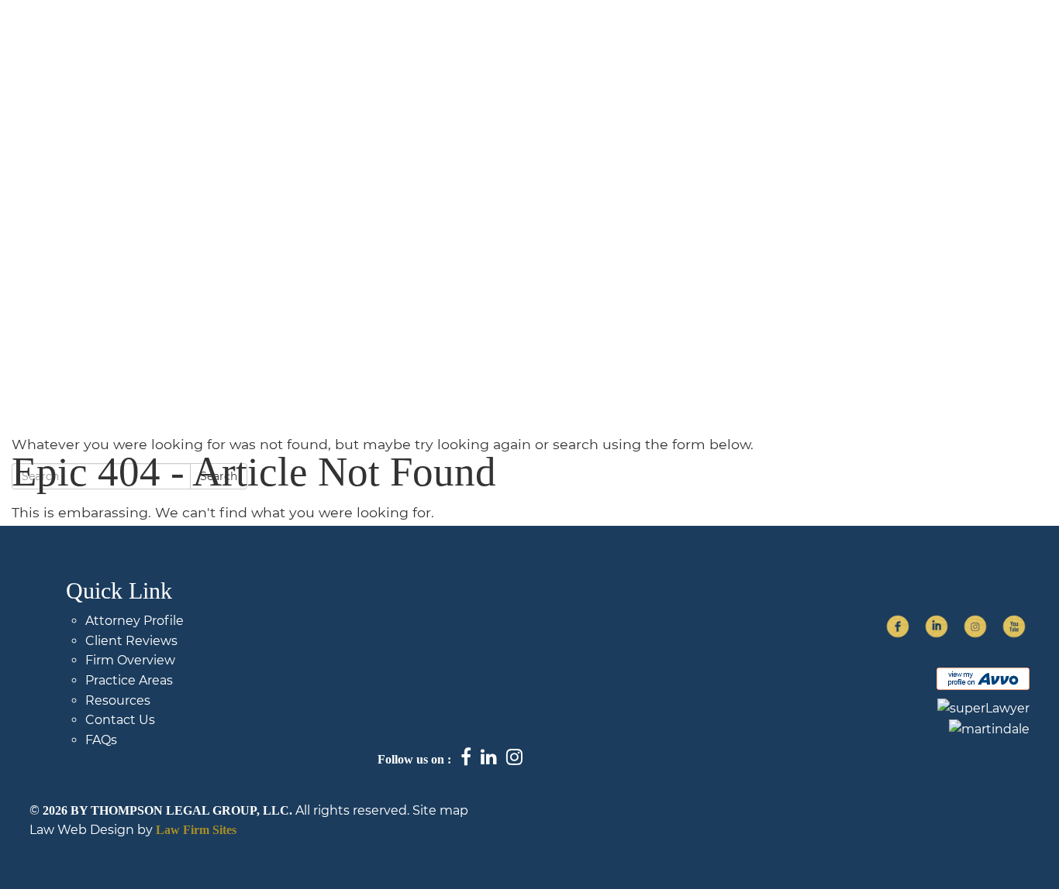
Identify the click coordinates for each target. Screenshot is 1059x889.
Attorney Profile (134, 620)
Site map (440, 810)
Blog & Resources (641, 43)
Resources (117, 700)
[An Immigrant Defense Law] (158, 52)
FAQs (838, 43)
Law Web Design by (91, 829)
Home (445, 43)
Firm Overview (527, 43)
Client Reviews (131, 640)
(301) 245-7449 (1000, 43)
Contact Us (910, 43)
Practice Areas (756, 43)
